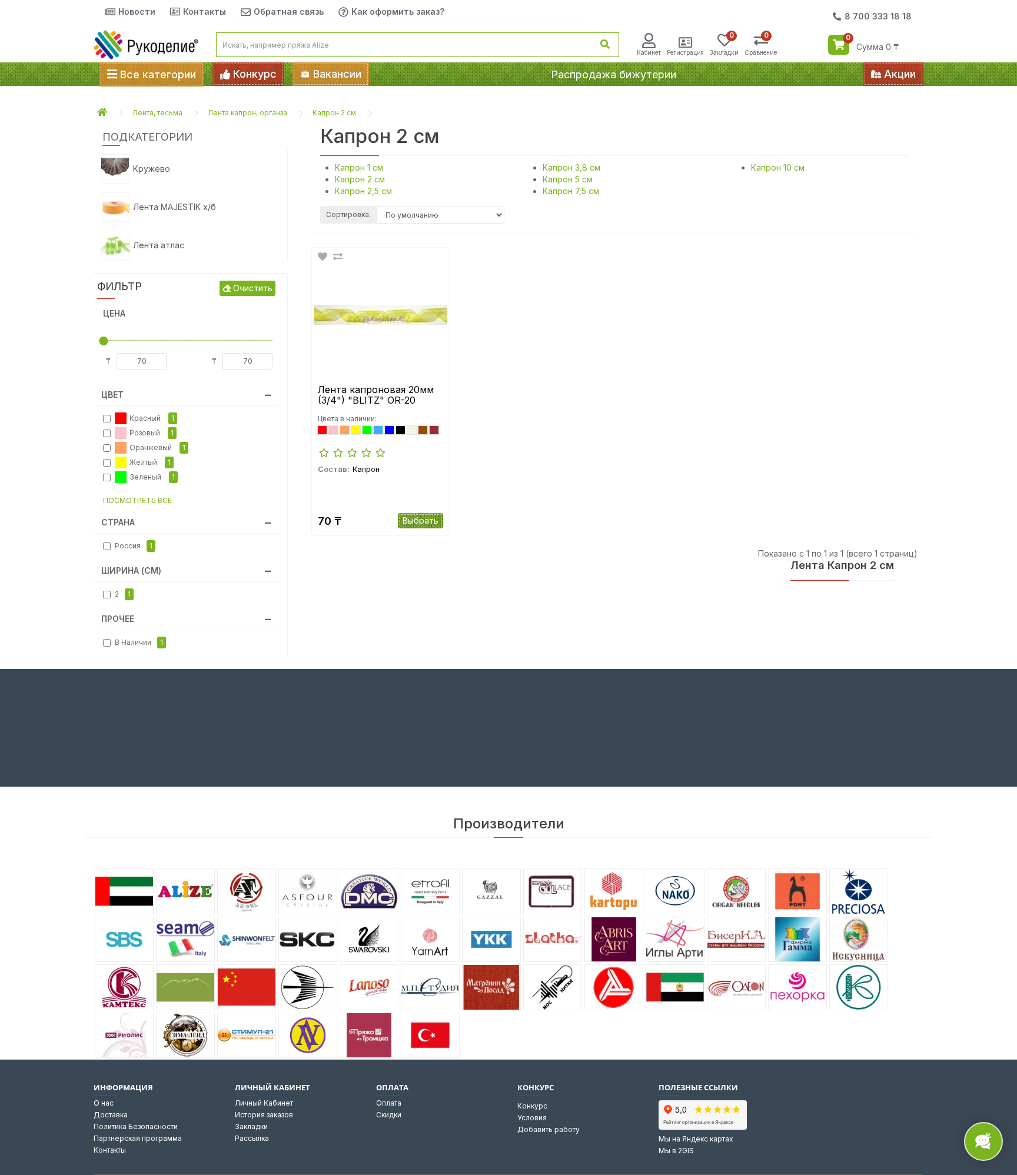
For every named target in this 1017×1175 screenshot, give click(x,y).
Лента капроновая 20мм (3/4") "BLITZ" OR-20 (376, 395)
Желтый (150, 462)
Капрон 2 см (334, 112)
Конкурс (532, 1105)
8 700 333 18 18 (878, 16)
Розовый (151, 432)
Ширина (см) (131, 570)
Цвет (112, 395)
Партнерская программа (138, 1138)
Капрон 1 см (359, 167)
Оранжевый (157, 447)
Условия (532, 1117)
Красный (151, 418)
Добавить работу (548, 1129)
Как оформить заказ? (397, 11)
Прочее (117, 619)
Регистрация (685, 52)
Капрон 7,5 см (571, 191)
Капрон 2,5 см (363, 191)
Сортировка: (348, 214)
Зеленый (152, 476)
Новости (136, 11)
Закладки (251, 1126)
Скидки (388, 1114)
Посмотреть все (137, 500)
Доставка (111, 1114)
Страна (118, 522)
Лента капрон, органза (247, 112)
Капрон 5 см (568, 179)
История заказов (264, 1114)
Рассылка (252, 1138)
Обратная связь (289, 11)
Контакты (204, 11)
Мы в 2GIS (676, 1150)
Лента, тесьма (157, 112)
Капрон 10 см (778, 167)
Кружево (151, 169)
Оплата (388, 1103)
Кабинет (649, 52)
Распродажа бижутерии (613, 74)
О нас (104, 1103)
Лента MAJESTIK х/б (174, 207)
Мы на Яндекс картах (696, 1138)
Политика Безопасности (136, 1126)
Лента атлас (158, 245)
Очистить (251, 288)
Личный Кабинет (264, 1103)
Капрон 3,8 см (571, 167)
